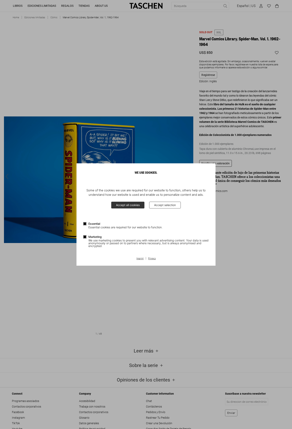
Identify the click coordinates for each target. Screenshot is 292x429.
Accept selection (165, 205)
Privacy (152, 258)
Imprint (140, 258)
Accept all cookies (128, 205)
